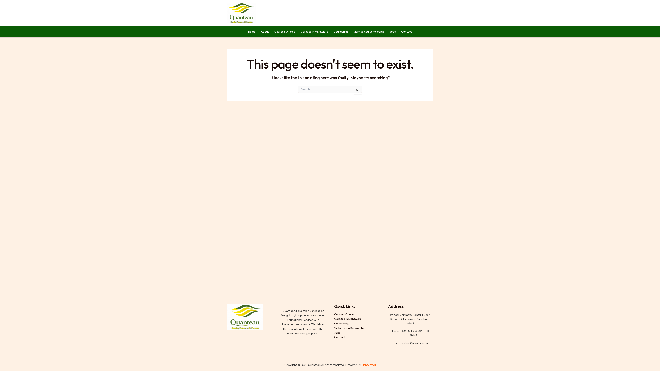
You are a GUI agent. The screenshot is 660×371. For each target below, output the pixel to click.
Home (251, 31)
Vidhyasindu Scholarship (368, 31)
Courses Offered (284, 31)
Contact (406, 31)
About (265, 31)
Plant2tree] (369, 365)
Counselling (341, 31)
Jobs (393, 31)
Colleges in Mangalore (314, 31)
